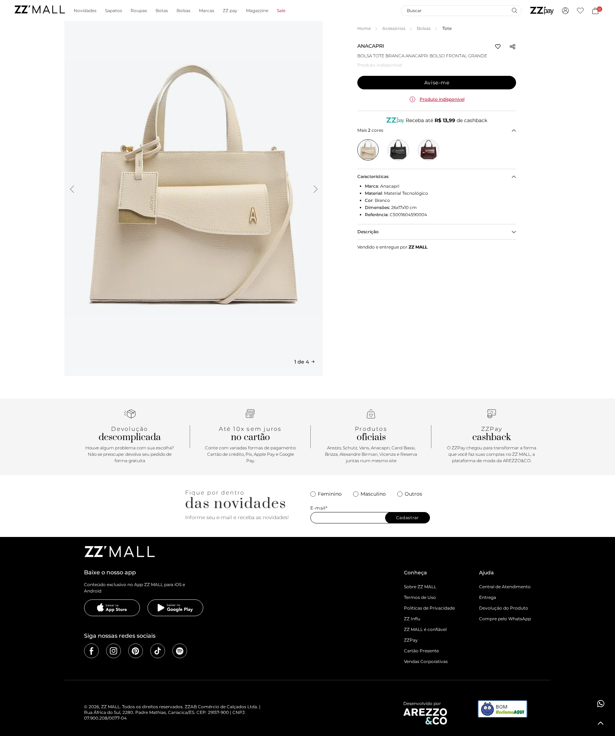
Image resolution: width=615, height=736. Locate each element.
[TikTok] (157, 650)
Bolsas (424, 28)
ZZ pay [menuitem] (230, 10)
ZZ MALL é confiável (425, 629)
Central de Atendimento (505, 586)
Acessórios (393, 28)
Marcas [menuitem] (206, 10)
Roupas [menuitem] (139, 10)
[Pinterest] (135, 650)
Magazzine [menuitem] (257, 10)
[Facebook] (91, 650)
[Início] (39, 10)
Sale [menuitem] (281, 10)
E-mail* (319, 508)
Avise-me (437, 82)
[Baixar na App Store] (112, 607)
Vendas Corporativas (426, 661)
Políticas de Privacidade (429, 608)
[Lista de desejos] (580, 10)
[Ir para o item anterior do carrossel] (71, 189)
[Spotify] (179, 650)
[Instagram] (113, 650)
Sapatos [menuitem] (113, 10)
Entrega (487, 597)
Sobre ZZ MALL (420, 586)
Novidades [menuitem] (85, 10)
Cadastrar (407, 517)
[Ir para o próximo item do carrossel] (315, 189)
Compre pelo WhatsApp (505, 618)
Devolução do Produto (503, 608)
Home (364, 28)
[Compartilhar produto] (512, 46)
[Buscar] (514, 10)
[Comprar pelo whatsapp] (600, 703)
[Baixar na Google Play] (175, 607)
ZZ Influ (412, 618)
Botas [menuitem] (162, 10)
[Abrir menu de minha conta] (565, 10)
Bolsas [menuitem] (183, 10)
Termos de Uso (420, 597)
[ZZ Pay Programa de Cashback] (542, 11)
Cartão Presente (421, 650)
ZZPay (411, 640)
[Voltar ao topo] (600, 723)
